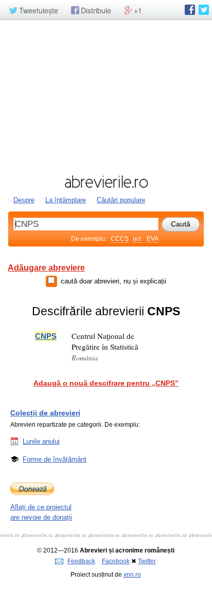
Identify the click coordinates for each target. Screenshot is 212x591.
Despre (23, 200)
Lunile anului (41, 441)
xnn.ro (132, 574)
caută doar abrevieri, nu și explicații (113, 281)
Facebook (116, 561)
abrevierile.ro (106, 181)
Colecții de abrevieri (45, 413)
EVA (152, 238)
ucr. (138, 238)
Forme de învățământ (54, 459)
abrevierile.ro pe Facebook (190, 10)
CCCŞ (120, 238)
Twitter (147, 561)
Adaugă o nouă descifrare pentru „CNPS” (106, 383)
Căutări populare (121, 200)
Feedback (81, 561)
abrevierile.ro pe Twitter (204, 10)
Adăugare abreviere (46, 267)
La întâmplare (65, 200)
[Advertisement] (106, 96)
